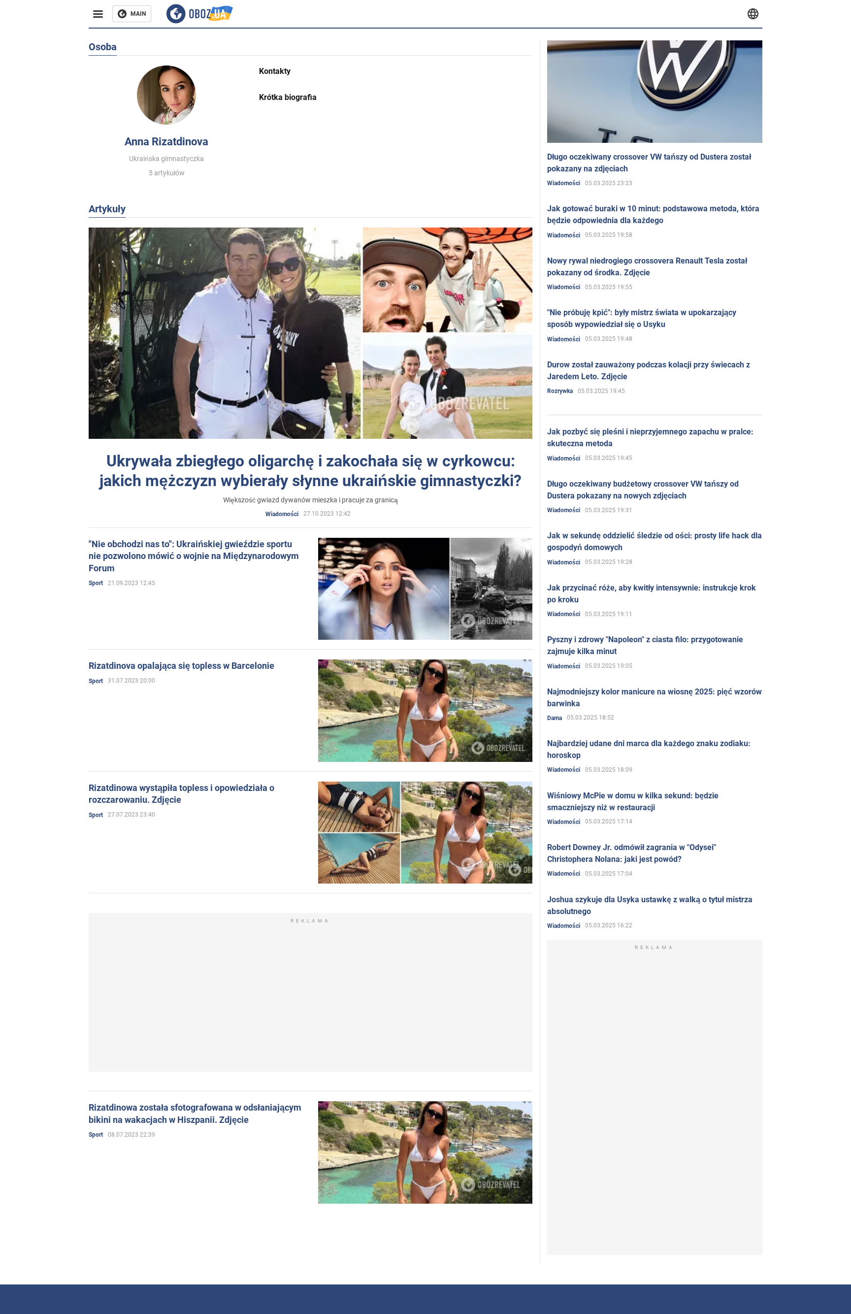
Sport (96, 583)
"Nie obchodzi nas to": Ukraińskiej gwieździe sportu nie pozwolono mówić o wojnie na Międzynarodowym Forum (194, 556)
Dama (554, 718)
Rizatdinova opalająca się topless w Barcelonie (181, 665)
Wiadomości (281, 514)
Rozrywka (560, 391)
